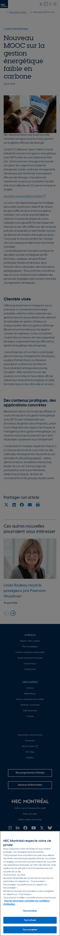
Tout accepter (30, 930)
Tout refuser (30, 920)
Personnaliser (30, 911)
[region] (30, 883)
